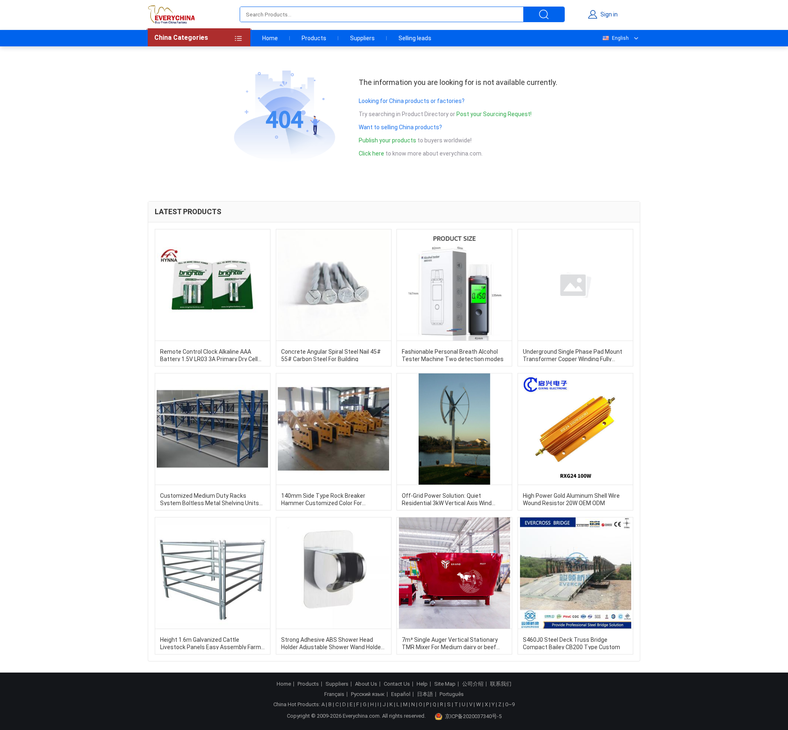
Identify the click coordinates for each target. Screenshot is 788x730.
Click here (371, 153)
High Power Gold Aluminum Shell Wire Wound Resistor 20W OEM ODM (571, 499)
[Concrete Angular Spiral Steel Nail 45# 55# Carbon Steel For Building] (333, 285)
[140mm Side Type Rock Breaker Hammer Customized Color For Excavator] (333, 429)
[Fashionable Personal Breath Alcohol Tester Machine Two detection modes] (454, 285)
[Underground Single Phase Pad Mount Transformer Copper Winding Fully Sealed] (575, 285)
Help (422, 684)
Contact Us (397, 684)
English (620, 38)
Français (334, 694)
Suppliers (362, 38)
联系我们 (500, 684)
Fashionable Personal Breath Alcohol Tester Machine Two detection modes (453, 355)
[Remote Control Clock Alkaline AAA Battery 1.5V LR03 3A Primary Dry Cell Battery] (212, 285)
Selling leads (415, 38)
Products (314, 38)
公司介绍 (472, 684)
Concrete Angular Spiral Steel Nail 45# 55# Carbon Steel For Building (331, 355)
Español (400, 694)
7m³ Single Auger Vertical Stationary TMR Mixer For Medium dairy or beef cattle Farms (450, 643)
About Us (366, 684)
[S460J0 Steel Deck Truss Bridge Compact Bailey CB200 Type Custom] (575, 573)
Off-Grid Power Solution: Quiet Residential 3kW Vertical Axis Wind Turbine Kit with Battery (447, 499)
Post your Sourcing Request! (493, 114)
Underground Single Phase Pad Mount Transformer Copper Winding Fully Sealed (572, 355)
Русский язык (368, 694)
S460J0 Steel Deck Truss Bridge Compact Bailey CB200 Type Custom (571, 643)
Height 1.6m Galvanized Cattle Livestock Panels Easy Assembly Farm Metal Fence (210, 643)
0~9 (510, 704)
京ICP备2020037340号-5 (473, 716)
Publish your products (388, 140)
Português (452, 694)
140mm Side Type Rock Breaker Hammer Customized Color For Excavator (323, 499)
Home (270, 38)
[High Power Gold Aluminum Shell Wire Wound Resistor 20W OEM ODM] (575, 429)
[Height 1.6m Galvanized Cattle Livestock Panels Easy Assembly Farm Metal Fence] (212, 573)
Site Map (445, 684)
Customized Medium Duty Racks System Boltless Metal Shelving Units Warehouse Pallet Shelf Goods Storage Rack (211, 499)
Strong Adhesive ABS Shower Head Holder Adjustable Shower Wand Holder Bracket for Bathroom (332, 643)
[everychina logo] (171, 14)
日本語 (425, 694)
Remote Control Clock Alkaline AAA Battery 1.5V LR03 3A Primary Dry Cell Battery (209, 355)
